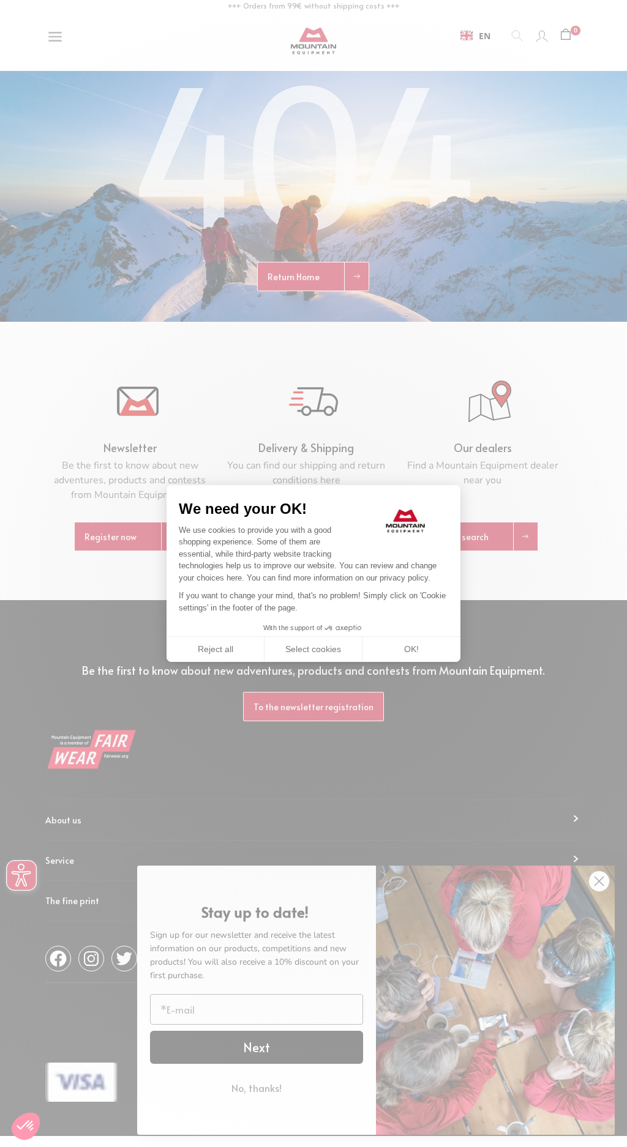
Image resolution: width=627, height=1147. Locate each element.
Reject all (215, 649)
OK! (411, 649)
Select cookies (313, 649)
